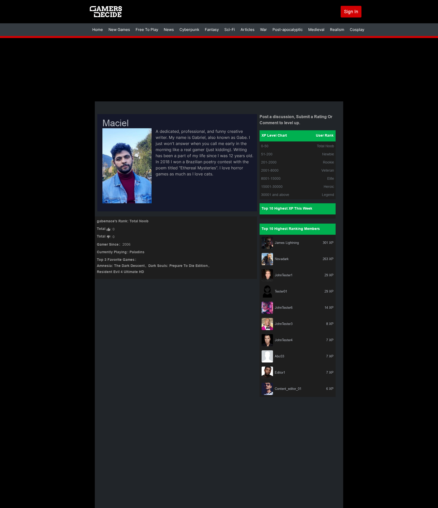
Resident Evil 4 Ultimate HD (120, 272)
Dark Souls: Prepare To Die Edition (178, 266)
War (263, 29)
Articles (247, 29)
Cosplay (357, 29)
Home (97, 29)
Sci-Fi (229, 29)
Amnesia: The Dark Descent (121, 266)
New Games (119, 29)
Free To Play (147, 29)
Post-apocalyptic (287, 29)
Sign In (351, 11)
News (169, 29)
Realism (337, 29)
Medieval (316, 29)
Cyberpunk (189, 29)
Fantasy (212, 29)
